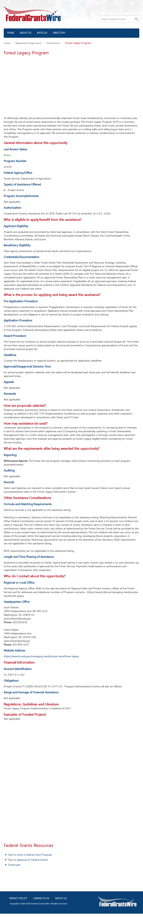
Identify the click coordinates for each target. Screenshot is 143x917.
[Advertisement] (71, 85)
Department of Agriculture (28, 42)
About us (25, 33)
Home (10, 33)
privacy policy (18, 898)
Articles (42, 33)
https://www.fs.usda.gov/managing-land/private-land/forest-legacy (41, 656)
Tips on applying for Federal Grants (28, 859)
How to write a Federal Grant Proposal (30, 854)
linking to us (41, 898)
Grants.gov (14, 864)
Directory (59, 33)
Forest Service (53, 42)
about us (61, 898)
